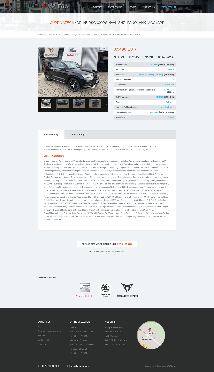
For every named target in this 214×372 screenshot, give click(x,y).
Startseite (42, 34)
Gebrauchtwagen (71, 34)
